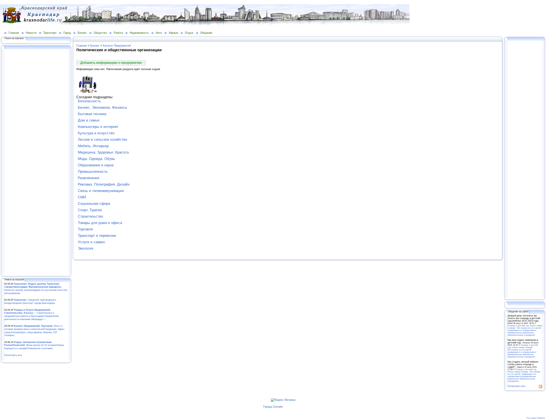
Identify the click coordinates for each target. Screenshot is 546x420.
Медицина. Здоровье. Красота (103, 152)
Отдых (189, 32)
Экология (85, 248)
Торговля (85, 229)
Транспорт (50, 32)
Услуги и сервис (91, 242)
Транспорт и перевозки (97, 236)
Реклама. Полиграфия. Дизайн (103, 184)
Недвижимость (139, 32)
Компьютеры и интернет (98, 127)
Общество (100, 32)
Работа (118, 32)
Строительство (90, 216)
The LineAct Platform (535, 418)
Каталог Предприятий (117, 45)
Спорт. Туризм (90, 210)
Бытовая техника (92, 114)
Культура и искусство (96, 133)
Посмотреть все (13, 355)
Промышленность (93, 172)
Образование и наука (95, 165)
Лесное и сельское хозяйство (102, 140)
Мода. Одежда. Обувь (96, 159)
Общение (206, 32)
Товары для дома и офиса (100, 223)
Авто (159, 32)
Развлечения (88, 178)
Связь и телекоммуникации (101, 191)
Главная (14, 32)
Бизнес (82, 32)
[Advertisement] (36, 162)
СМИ (82, 197)
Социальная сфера (94, 204)
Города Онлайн (273, 406)
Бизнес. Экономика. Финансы (102, 107)
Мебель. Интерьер (93, 146)
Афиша (173, 32)
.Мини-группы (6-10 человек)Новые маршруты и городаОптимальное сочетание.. (34, 345)
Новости (31, 32)
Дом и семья (88, 120)
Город (67, 32)
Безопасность (89, 101)
